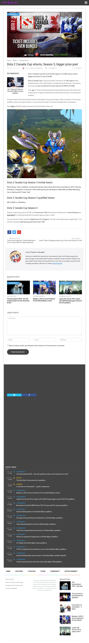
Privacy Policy (9, 579)
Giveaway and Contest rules (14, 585)
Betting (18, 478)
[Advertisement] (44, 379)
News (15, 60)
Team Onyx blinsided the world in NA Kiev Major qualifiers (36, 524)
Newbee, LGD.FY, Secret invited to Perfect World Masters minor (38, 493)
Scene (42, 571)
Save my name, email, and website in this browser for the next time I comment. (37, 345)
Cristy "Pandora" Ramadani (33, 68)
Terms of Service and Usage (14, 582)
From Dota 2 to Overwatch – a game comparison (32, 487)
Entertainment (71, 571)
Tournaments (13, 14)
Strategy (32, 571)
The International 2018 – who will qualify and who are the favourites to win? (42, 474)
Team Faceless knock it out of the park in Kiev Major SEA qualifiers (39, 562)
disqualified (11, 215)
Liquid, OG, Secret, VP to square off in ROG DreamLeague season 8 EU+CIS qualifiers (70, 301)
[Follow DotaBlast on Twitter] (14, 395)
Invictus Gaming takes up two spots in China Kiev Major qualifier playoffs (41, 555)
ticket (13, 106)
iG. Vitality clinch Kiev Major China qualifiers (31, 543)
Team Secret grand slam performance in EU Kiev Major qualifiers (38, 530)
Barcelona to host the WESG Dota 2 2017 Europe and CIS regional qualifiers (42, 505)
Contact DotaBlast (11, 588)
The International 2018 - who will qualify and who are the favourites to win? (18, 301)
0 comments (78, 68)
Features (19, 571)
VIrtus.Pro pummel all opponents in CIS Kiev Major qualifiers (37, 537)
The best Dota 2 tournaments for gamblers (31, 480)
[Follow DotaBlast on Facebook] (29, 395)
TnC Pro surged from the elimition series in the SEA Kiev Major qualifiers (41, 549)
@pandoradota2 (57, 263)
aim (33, 90)
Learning (19, 484)
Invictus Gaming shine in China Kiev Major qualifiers (34, 512)
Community (55, 571)
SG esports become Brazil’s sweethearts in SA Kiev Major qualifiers (39, 518)
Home (9, 60)
